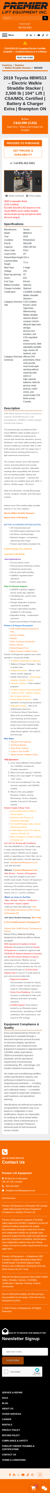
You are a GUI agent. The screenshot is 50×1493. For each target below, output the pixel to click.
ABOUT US (7, 1409)
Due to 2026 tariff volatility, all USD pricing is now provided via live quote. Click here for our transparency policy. (23, 1297)
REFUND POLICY (11, 1435)
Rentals (13, 638)
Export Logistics (22, 903)
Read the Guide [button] (25, 57)
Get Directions (8, 1198)
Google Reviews (22, 1209)
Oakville (22, 680)
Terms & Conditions (14, 1460)
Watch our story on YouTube (17, 897)
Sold (5, 1398)
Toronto (30, 680)
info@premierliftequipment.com (20, 1190)
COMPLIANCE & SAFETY (15, 1441)
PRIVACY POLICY (11, 1430)
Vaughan (14, 680)
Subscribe (12, 1360)
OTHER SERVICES (11, 1414)
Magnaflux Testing (18, 706)
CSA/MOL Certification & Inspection (26, 661)
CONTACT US (9, 1455)
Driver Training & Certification (22, 641)
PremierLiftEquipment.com (25, 870)
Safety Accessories (19, 670)
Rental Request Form (19, 648)
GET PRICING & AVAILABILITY (23, 152)
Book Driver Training (19, 748)
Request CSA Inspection (21, 742)
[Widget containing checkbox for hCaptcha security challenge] (22, 1372)
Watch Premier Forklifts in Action (24, 651)
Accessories (9, 903)
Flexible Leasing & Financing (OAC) (26, 690)
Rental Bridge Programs (21, 699)
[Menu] (4, 35)
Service (22, 900)
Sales (7, 900)
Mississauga (35, 677)
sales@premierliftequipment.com (24, 862)
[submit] (45, 18)
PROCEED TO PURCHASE (23, 143)
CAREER (6, 1419)
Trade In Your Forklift (20, 751)
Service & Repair (17, 635)
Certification (32, 900)
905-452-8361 (25, 27)
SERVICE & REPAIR (12, 1392)
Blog (5, 1403)
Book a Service (16, 645)
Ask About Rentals (18, 745)
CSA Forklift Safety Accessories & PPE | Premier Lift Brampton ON (22, 910)
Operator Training (18, 683)
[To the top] (40, 1475)
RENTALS (7, 1425)
